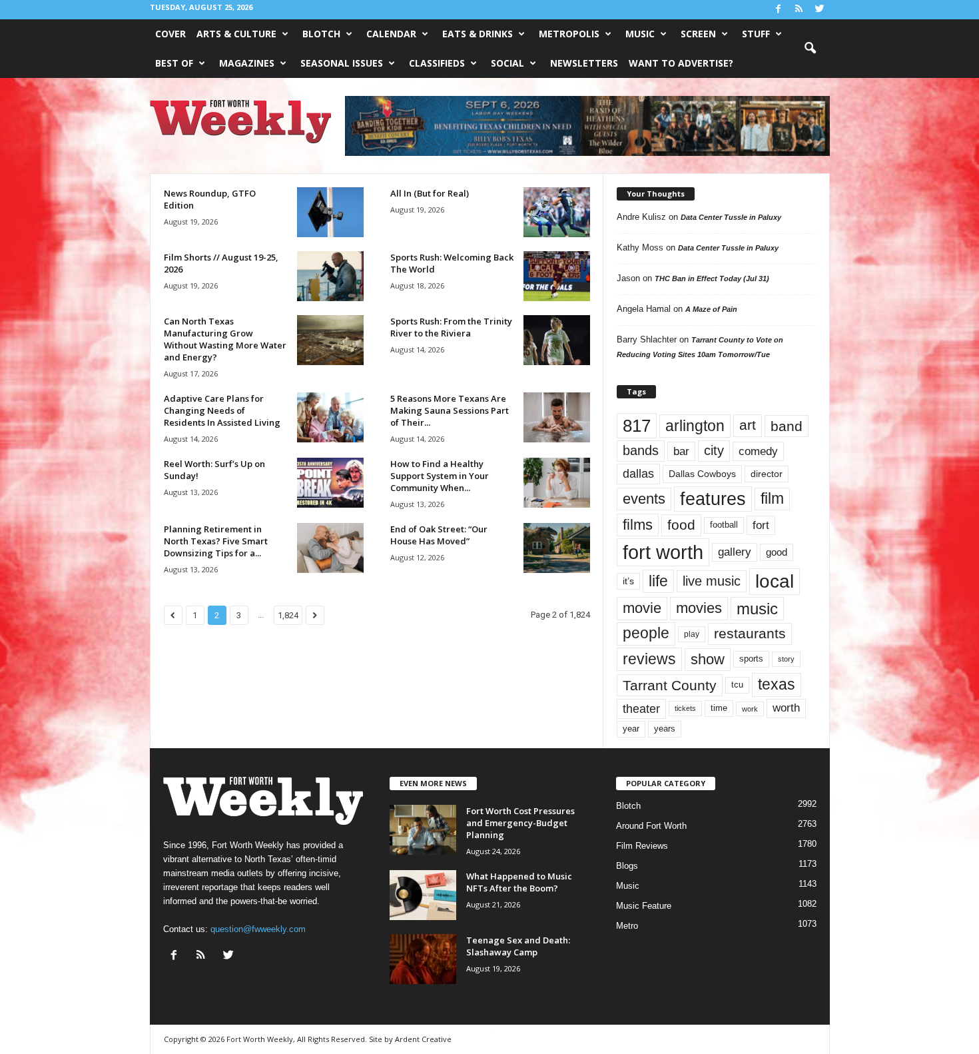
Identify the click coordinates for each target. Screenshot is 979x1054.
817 (637, 426)
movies (699, 608)
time (719, 708)
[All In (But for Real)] (556, 212)
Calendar (391, 33)
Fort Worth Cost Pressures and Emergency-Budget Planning (520, 823)
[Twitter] (820, 9)
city (714, 450)
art (747, 425)
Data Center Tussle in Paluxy (731, 217)
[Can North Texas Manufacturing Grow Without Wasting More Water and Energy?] (330, 340)
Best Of (174, 63)
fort (761, 525)
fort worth (663, 552)
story (786, 659)
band (787, 426)
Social (507, 63)
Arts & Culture (236, 33)
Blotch (321, 33)
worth (786, 708)
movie (642, 608)
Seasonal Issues (341, 63)
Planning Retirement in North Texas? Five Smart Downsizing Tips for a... (216, 541)
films (638, 524)
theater (641, 709)
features (713, 499)
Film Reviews (642, 846)
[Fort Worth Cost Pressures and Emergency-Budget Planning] (423, 830)
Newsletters (584, 63)
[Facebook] (779, 9)
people (646, 633)
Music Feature (643, 906)
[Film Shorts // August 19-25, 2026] (330, 276)
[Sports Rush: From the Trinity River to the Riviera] (556, 340)
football (724, 525)
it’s (628, 581)
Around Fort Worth (651, 826)
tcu (737, 685)
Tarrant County (670, 685)
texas (776, 684)
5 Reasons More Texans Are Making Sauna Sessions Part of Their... (449, 410)
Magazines (246, 63)
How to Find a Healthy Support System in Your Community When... (439, 476)
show (708, 659)
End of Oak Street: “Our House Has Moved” (439, 535)
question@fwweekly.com (258, 929)
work (750, 709)
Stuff (756, 33)
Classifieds (437, 63)
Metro (627, 926)
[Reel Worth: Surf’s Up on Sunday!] (330, 483)
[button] (809, 48)
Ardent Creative (423, 1039)
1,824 (288, 615)
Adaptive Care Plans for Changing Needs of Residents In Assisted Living (222, 410)
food (681, 525)
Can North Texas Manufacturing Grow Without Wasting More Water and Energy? (225, 339)
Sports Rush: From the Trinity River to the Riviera (451, 327)
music (757, 609)
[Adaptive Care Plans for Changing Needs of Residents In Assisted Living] (330, 417)
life (658, 581)
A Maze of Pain (711, 309)
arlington (695, 425)
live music (712, 580)
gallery (734, 552)
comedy (758, 451)
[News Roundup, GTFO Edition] (330, 212)
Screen (698, 33)
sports (751, 659)
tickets (685, 708)
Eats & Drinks (477, 33)
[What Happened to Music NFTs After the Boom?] (423, 895)
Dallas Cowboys (702, 473)
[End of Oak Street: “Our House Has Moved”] (556, 548)
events (644, 498)
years (664, 729)
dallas (638, 473)
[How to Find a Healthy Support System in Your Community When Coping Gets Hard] (556, 483)
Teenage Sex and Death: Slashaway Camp (518, 946)
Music (640, 33)
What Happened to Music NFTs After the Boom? (519, 882)
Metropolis (569, 33)
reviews (649, 659)
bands (641, 450)
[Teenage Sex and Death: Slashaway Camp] (423, 959)
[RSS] (799, 9)
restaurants (750, 634)
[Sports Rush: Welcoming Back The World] (556, 276)
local (774, 581)
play (691, 634)
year (631, 729)
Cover (170, 33)
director (767, 474)
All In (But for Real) (429, 193)
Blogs (627, 866)
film (772, 498)
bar (681, 451)
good (776, 552)
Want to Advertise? (681, 63)
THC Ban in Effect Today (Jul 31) (712, 278)
